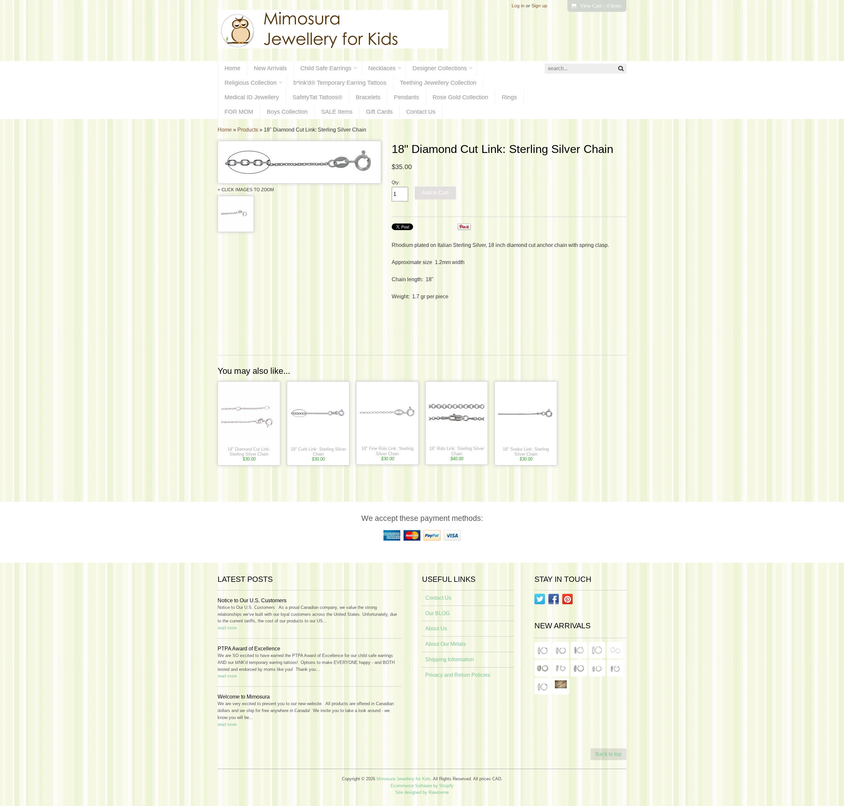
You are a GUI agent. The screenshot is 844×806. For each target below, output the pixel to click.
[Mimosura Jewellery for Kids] (333, 30)
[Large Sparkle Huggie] (542, 686)
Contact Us (421, 111)
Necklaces (382, 68)
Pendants (406, 97)
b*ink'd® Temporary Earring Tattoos (339, 82)
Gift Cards (379, 111)
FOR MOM (239, 111)
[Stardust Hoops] (579, 650)
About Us (436, 628)
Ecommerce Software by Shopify (422, 785)
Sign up (539, 5)
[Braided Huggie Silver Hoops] (615, 668)
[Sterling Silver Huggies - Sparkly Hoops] (579, 668)
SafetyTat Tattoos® (317, 97)
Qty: (396, 182)
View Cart (600, 6)
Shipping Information (449, 659)
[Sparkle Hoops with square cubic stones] (561, 650)
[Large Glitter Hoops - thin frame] (542, 650)
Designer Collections (439, 68)
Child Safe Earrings (325, 68)
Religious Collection (251, 82)
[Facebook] (553, 600)
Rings (509, 97)
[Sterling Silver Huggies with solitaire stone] (561, 668)
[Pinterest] (567, 600)
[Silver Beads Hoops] (615, 650)
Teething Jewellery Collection (438, 82)
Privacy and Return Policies (457, 675)
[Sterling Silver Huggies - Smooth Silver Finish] (542, 668)
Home (232, 68)
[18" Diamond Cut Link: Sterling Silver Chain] (299, 162)
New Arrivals (270, 68)
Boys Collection (287, 111)
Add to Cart (435, 192)
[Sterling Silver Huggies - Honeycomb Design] (597, 668)
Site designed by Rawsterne (422, 792)
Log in (518, 5)
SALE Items (336, 111)
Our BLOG (437, 613)
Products (247, 130)
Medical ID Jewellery (252, 97)
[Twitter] (539, 600)
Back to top (608, 754)
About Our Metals (445, 644)
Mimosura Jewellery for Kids (404, 778)
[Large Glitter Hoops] (597, 650)
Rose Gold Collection (460, 97)
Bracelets (368, 97)
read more (227, 627)
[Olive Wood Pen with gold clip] (561, 686)
